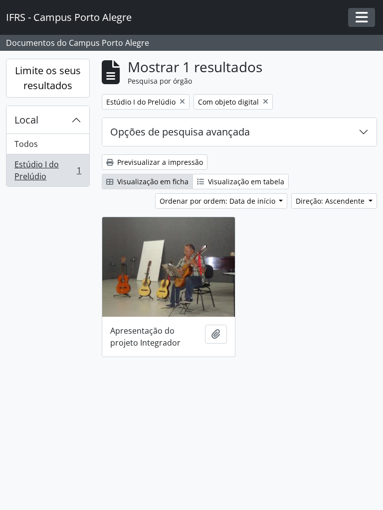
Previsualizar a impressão (159, 162)
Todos (26, 143)
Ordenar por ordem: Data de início (218, 201)
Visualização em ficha (152, 181)
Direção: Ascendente (331, 201)
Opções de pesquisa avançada (180, 131)
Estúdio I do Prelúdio (47, 170)
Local (26, 120)
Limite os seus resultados (48, 78)
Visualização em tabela (245, 181)
